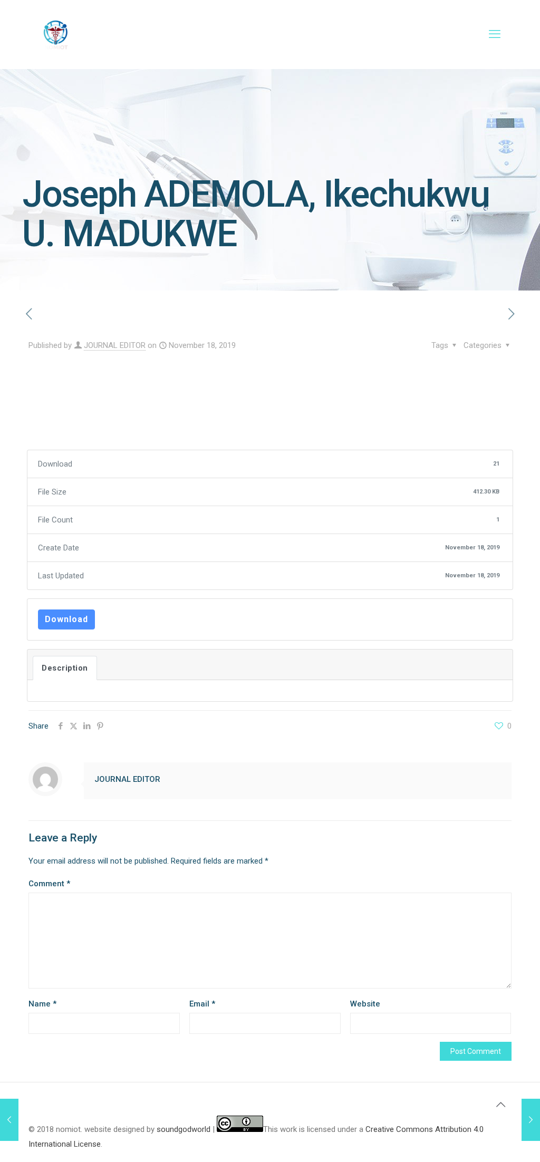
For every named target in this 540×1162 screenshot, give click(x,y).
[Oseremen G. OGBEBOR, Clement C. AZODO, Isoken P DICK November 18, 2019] (531, 1120)
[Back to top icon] (500, 1104)
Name (42, 1004)
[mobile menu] (495, 34)
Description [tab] (65, 668)
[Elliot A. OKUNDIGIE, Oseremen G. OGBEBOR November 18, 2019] (9, 1120)
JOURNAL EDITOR (115, 345)
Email (202, 1004)
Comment (49, 883)
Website (365, 1004)
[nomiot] (55, 34)
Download (66, 619)
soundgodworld (183, 1129)
